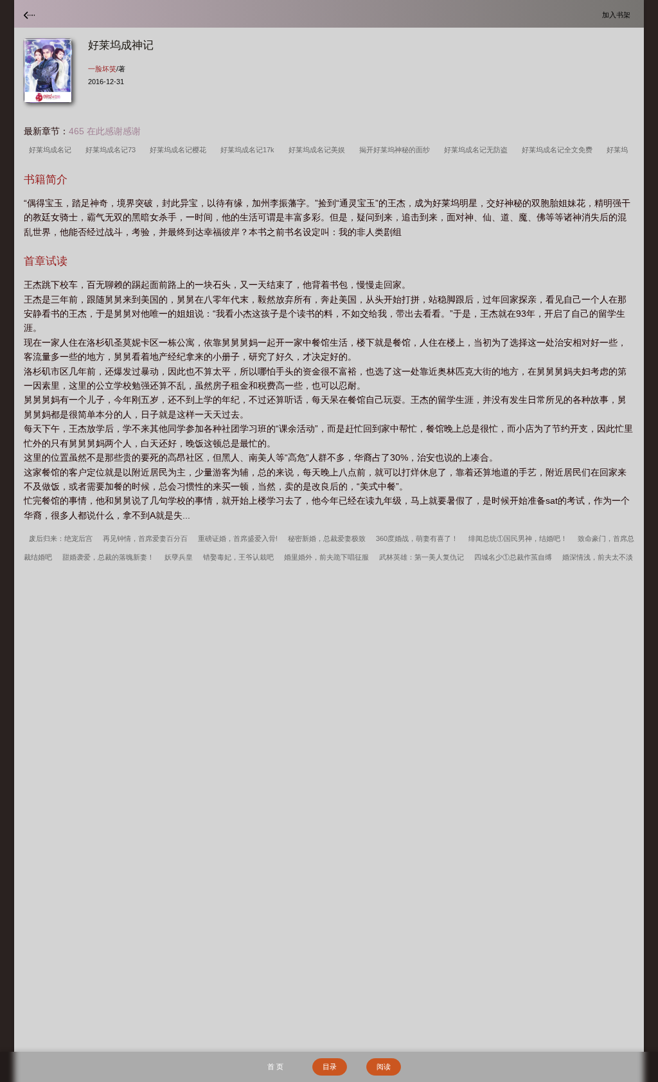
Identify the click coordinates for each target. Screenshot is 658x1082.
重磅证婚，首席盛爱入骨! (238, 538)
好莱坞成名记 (52, 150)
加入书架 (618, 14)
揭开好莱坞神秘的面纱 (396, 150)
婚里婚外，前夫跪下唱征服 (326, 557)
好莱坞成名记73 (112, 150)
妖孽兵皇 (178, 557)
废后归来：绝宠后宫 (61, 538)
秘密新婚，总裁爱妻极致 (327, 538)
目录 (330, 1066)
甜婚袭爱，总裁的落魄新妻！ (108, 557)
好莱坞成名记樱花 (180, 150)
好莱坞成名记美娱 (319, 150)
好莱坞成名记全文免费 (559, 150)
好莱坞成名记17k (249, 150)
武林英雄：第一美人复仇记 (421, 557)
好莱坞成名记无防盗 (477, 150)
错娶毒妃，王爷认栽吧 (238, 557)
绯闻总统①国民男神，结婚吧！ (517, 538)
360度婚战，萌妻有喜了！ (417, 538)
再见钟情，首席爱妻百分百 (145, 538)
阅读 (384, 1066)
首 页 (275, 1066)
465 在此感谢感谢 (105, 131)
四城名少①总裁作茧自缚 (513, 557)
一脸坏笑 (102, 69)
